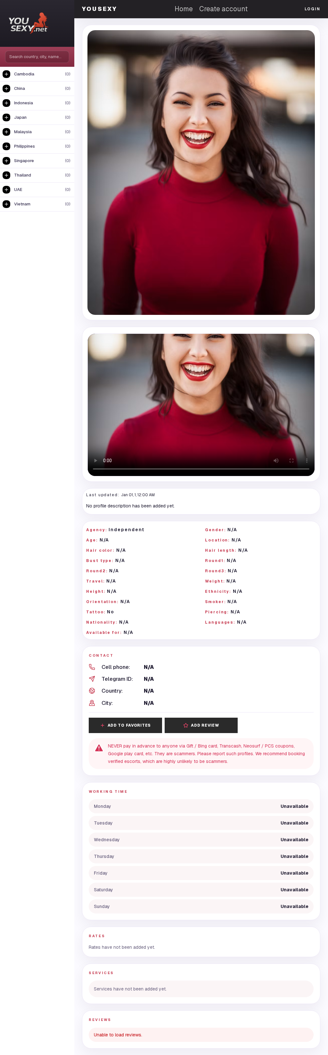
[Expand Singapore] (6, 161)
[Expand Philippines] (6, 146)
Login (312, 9)
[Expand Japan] (6, 117)
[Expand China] (6, 88)
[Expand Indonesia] (6, 103)
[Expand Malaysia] (6, 132)
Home (184, 8)
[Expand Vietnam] (6, 204)
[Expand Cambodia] (6, 74)
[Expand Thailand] (6, 175)
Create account (223, 8)
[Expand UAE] (6, 190)
